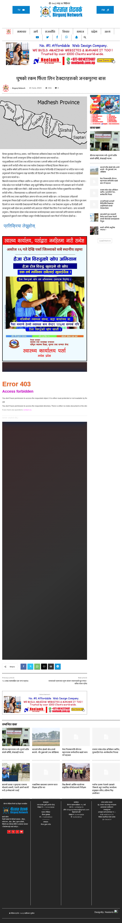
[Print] (51, 667)
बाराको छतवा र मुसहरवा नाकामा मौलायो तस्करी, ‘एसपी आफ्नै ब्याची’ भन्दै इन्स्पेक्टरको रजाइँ (15, 787)
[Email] (44, 667)
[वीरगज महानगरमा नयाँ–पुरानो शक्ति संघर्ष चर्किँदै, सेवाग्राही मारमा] (105, 141)
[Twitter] (30, 667)
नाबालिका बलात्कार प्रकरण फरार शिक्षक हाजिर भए (45, 786)
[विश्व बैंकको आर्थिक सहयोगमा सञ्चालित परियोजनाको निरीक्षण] (76, 772)
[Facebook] (23, 667)
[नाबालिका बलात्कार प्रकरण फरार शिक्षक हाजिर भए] (46, 772)
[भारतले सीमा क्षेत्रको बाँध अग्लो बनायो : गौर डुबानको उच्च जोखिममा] (94, 170)
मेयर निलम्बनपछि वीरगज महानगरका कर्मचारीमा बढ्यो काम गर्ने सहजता (109, 181)
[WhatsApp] (37, 667)
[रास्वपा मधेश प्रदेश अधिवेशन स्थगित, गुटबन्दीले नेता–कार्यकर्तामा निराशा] (94, 193)
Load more (104, 240)
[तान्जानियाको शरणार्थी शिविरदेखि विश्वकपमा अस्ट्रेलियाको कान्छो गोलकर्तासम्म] (94, 204)
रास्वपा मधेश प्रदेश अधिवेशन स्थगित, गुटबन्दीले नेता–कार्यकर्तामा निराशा (109, 192)
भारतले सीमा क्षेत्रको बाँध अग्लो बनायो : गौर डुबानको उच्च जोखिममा (109, 169)
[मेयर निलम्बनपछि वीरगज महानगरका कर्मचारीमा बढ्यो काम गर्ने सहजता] (94, 182)
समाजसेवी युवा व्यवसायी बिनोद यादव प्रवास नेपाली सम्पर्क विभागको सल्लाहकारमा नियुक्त (109, 218)
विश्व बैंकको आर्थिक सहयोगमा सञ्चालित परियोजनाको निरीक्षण (74, 786)
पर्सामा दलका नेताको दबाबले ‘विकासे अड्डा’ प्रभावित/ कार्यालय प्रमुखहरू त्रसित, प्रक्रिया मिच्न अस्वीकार (104, 789)
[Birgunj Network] (6, 88)
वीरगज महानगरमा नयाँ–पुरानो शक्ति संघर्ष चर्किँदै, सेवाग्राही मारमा (103, 157)
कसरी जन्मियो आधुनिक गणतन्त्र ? (107, 228)
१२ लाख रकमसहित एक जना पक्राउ (15, 681)
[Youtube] (21, 832)
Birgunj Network (18, 88)
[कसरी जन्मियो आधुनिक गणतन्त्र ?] (94, 231)
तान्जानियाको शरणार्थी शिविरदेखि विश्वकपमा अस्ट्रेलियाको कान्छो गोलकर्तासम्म (107, 205)
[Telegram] (58, 667)
